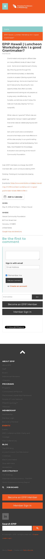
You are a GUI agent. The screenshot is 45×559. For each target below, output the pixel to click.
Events (6, 29)
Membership (9, 410)
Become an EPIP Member (22, 304)
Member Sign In (23, 312)
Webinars (6, 407)
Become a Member (10, 422)
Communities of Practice (12, 392)
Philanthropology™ (10, 403)
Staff (4, 369)
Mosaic (10, 550)
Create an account (18, 286)
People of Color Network (12, 399)
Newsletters (7, 467)
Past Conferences (9, 441)
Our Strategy (10, 471)
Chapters (6, 380)
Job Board (12, 487)
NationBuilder (28, 550)
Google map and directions (12, 231)
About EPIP (8, 361)
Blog (5, 444)
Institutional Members (11, 376)
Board (4, 373)
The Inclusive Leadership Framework (17, 395)
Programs (8, 384)
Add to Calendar (15, 197)
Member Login (8, 418)
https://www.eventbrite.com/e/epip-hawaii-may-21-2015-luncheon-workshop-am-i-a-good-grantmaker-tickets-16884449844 (22, 187)
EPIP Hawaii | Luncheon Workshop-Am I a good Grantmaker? (21, 36)
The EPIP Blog (8, 448)
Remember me (15, 275)
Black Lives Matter (9, 460)
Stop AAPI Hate (8, 463)
